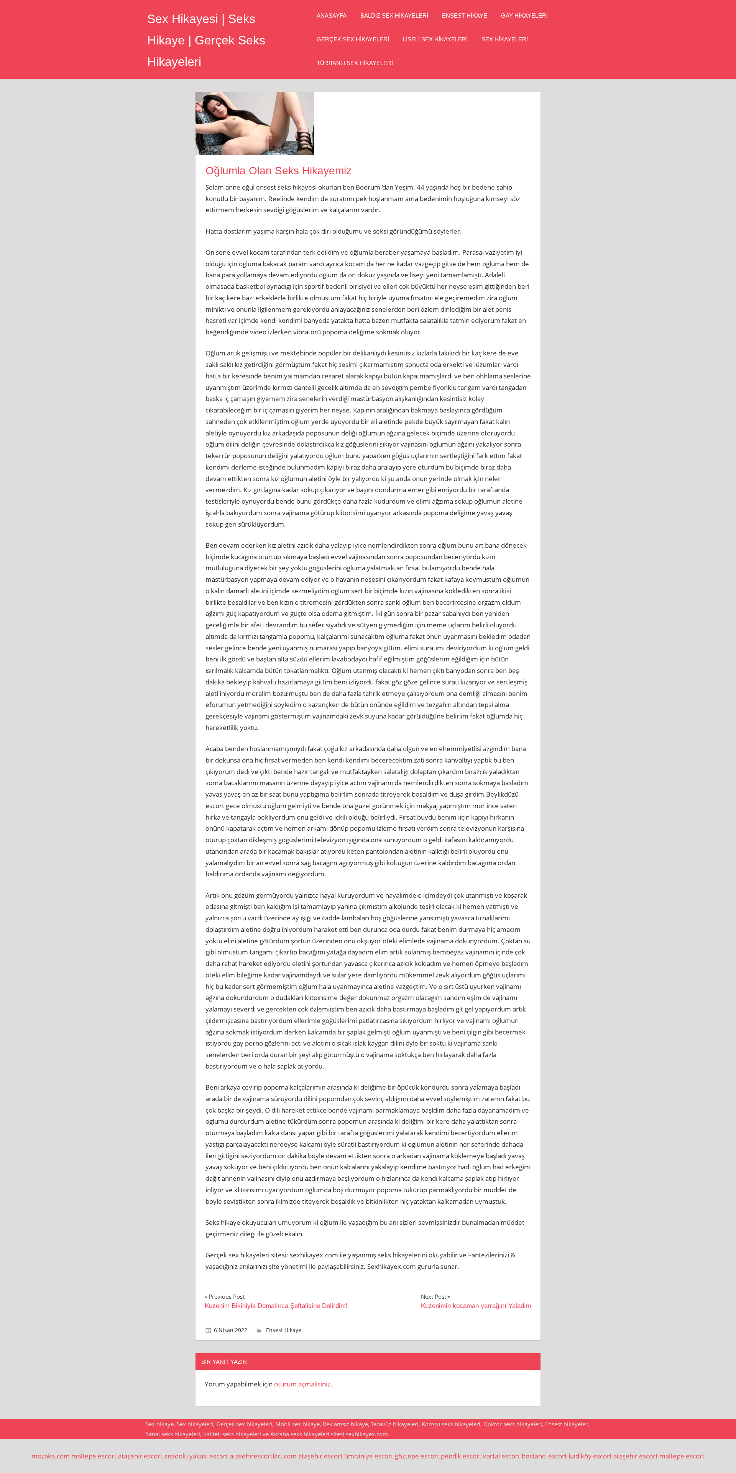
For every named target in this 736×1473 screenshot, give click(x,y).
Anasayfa (332, 15)
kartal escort (501, 1456)
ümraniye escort (368, 1456)
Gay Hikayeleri (524, 15)
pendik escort (461, 1456)
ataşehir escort (140, 1456)
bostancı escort (544, 1456)
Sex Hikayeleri (504, 39)
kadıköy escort (590, 1456)
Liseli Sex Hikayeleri (435, 39)
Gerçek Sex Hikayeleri (353, 39)
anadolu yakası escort (196, 1456)
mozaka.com (50, 1456)
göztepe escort (417, 1456)
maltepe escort (94, 1456)
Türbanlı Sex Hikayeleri (355, 63)
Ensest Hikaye (464, 15)
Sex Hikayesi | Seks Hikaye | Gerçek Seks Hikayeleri (206, 40)
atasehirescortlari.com (263, 1456)
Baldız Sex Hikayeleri (394, 15)
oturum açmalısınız (302, 1384)
